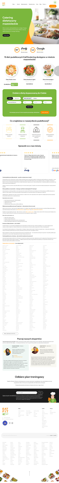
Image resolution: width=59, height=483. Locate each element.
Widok (17, 319)
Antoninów (45, 245)
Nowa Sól (19, 460)
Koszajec (4, 280)
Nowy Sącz (20, 461)
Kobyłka (17, 277)
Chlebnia (17, 251)
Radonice (17, 304)
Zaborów (17, 326)
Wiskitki (4, 321)
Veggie (27, 415)
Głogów (11, 443)
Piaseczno (44, 299)
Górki (30, 260)
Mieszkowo (45, 287)
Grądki (31, 262)
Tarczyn (17, 316)
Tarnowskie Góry (45, 449)
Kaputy (31, 273)
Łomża (19, 453)
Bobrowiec (18, 249)
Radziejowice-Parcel (6, 305)
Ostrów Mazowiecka (19, 296)
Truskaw (31, 317)
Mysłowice (20, 458)
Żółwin (4, 328)
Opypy (31, 295)
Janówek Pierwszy (19, 269)
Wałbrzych (43, 458)
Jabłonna (17, 267)
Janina (17, 268)
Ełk (3, 461)
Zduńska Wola (51, 450)
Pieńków (17, 300)
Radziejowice (45, 304)
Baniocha (31, 246)
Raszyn (44, 305)
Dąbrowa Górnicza (6, 458)
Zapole (4, 327)
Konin (19, 442)
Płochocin (31, 300)
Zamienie (44, 326)
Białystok (4, 446)
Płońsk (4, 301)
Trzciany (44, 317)
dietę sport (28, 209)
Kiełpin (4, 276)
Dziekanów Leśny (32, 258)
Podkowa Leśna (18, 301)
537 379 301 (15, 355)
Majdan (4, 286)
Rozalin (17, 307)
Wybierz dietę (6, 35)
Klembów (4, 277)
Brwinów (17, 250)
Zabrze (50, 445)
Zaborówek (31, 326)
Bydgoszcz (4, 450)
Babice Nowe (5, 246)
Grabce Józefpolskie (6, 262)
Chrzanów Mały (18, 253)
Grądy (44, 262)
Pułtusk (31, 303)
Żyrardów (31, 330)
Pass (44, 298)
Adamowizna (32, 245)
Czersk (44, 255)
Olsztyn (19, 463)
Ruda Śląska (36, 443)
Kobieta (10, 98)
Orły (43, 295)
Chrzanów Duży (5, 253)
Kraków (19, 443)
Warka (17, 318)
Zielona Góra (51, 453)
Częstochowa (5, 457)
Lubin (19, 450)
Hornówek (4, 266)
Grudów (31, 263)
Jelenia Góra (12, 457)
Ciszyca (31, 254)
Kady (30, 271)
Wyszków (31, 325)
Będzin (4, 443)
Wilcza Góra (45, 319)
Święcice (44, 313)
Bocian (31, 249)
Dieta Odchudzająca (48, 79)
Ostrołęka (4, 296)
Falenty (4, 259)
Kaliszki (4, 272)
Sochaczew (18, 309)
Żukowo (31, 328)
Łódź (19, 454)
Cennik (18, 4)
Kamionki (4, 273)
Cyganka (44, 254)
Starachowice (36, 463)
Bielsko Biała (5, 447)
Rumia (35, 445)
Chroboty (44, 251)
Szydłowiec (4, 316)
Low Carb (35, 413)
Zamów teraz (52, 6)
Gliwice (11, 442)
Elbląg (4, 460)
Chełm (4, 453)
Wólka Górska (5, 323)
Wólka (44, 322)
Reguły (4, 307)
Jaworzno (12, 456)
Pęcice (17, 299)
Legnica (19, 447)
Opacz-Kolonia (18, 295)
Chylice (31, 253)
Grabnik (17, 262)
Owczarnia (4, 298)
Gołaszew (44, 259)
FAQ (50, 410)
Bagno (17, 246)
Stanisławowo (18, 310)
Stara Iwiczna (45, 310)
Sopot (35, 460)
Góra (3, 260)
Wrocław (51, 443)
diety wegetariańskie (35, 209)
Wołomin (31, 323)
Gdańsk (4, 463)
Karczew (44, 273)
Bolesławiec (5, 449)
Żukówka (17, 328)
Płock (44, 300)
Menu (43, 415)
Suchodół (4, 313)
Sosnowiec (36, 461)
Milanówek (4, 289)
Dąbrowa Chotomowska (20, 257)
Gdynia (4, 464)
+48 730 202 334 (7, 417)
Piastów (4, 300)
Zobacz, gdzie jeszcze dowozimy (9, 333)
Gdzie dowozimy (24, 4)
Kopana (31, 278)
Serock (4, 308)
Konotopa (4, 278)
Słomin (44, 308)
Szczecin (43, 445)
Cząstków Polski (18, 255)
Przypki (17, 303)
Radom (4, 304)
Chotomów (31, 251)
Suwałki (43, 443)
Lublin (19, 452)
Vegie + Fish (28, 413)
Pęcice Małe (32, 299)
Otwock (44, 296)
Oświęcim (28, 449)
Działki (17, 258)
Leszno (44, 282)
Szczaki (17, 314)
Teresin (44, 316)
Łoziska (4, 285)
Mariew (31, 286)
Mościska (17, 290)
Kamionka (44, 272)
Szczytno (44, 314)
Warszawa (31, 318)
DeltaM (51, 435)
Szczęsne (31, 314)
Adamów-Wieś (18, 245)
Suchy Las (17, 313)
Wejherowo (44, 461)
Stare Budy (18, 312)
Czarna (4, 255)
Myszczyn (44, 291)
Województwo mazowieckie (8, 243)
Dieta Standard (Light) (29, 79)
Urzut (3, 318)
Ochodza (4, 295)
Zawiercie (51, 447)
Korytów (44, 278)
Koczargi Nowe (32, 277)
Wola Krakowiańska (19, 322)
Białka (44, 246)
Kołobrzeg (12, 464)
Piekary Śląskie (28, 454)
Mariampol (18, 286)
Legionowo (31, 282)
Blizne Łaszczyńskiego (6, 249)
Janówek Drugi (5, 269)
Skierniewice (36, 457)
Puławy (27, 464)
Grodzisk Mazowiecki (19, 263)
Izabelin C (31, 266)
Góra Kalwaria (18, 260)
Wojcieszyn (45, 321)
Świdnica (43, 446)
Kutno (19, 445)
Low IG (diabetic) (29, 412)
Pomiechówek (45, 301)
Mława (31, 289)
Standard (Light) (21, 415)
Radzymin (31, 305)
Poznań (27, 461)
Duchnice (4, 258)
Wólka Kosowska (19, 323)
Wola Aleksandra (5, 322)
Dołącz (40, 392)
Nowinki (17, 294)
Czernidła (31, 255)
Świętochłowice (44, 447)
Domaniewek (45, 257)
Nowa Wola (4, 294)
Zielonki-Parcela (32, 327)
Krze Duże (4, 281)
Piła (26, 456)
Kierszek (17, 276)
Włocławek (44, 463)
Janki (30, 268)
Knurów (11, 463)
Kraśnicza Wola (45, 280)
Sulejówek (31, 313)
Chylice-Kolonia (45, 253)
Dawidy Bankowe (32, 257)
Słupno (4, 309)
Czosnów (4, 257)
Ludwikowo (31, 285)
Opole (19, 464)
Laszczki (4, 282)
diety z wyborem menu (30, 211)
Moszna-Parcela (32, 290)
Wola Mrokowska (32, 322)
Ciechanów (18, 254)
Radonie (31, 304)
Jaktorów (44, 267)
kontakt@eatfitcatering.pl (18, 356)
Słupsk (35, 458)
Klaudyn (44, 276)
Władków (31, 321)
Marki (44, 286)
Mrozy (4, 291)
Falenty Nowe (18, 259)
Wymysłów (4, 325)
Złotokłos (44, 327)
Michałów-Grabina (19, 287)
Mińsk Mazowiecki (19, 289)
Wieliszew (31, 319)
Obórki (44, 294)
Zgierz (50, 452)
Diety (14, 4)
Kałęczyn (44, 271)
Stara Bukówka (32, 310)
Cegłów (4, 251)
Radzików (17, 305)
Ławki (17, 282)
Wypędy (17, 325)
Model (44, 289)
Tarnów (43, 450)
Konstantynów (18, 278)
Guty (3, 264)
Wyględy (44, 323)
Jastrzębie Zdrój (13, 454)
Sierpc (31, 308)
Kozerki (31, 280)
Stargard (35, 464)
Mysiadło (31, 291)
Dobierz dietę (29, 106)
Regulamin (44, 417)
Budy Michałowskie (33, 250)
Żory (50, 454)
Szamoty (4, 314)
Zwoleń (17, 330)
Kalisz (11, 458)
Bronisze (4, 250)
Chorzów (4, 454)
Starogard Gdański (45, 442)
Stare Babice (5, 312)
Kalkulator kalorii (53, 412)
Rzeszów (35, 447)
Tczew (43, 452)
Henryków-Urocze (33, 264)
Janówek (44, 268)
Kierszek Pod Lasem (33, 276)
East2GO (54, 435)
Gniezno (11, 445)
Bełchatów (4, 442)
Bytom (4, 452)
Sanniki (44, 307)
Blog (40, 4)
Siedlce (17, 308)
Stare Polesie (45, 312)
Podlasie (31, 301)
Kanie (17, 273)
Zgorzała (17, 327)
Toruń (43, 456)
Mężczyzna (17, 98)
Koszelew (17, 280)
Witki (17, 321)
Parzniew (31, 298)
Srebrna (44, 309)
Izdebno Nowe (5, 267)
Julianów (17, 271)
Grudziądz (12, 452)
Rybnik (35, 446)
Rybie (30, 307)
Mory (3, 290)
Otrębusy (31, 296)
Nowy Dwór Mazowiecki (34, 294)
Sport (19, 416)
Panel (55, 2)
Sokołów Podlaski (32, 309)
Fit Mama (35, 416)
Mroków (44, 290)
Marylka (4, 287)
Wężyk (44, 318)
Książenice (18, 281)
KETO (35, 415)
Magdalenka (45, 285)
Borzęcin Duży (45, 249)
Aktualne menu (32, 4)
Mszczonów (18, 291)
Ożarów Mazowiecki (19, 298)
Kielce (11, 461)
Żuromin (44, 328)
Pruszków (4, 303)
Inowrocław (12, 453)
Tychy (43, 457)
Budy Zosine (45, 250)
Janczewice (4, 268)
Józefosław (4, 271)
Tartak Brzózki (32, 316)
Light (19, 413)
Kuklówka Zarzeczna (33, 281)
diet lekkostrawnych (20, 209)
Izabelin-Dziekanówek (46, 266)
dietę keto (41, 209)
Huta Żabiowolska (19, 266)
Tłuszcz (4, 317)
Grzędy (44, 263)
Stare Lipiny (31, 312)
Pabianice (27, 452)
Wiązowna (4, 319)
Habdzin (17, 264)
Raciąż (44, 303)
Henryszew (45, 264)
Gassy (31, 259)
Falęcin (44, 258)
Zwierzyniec (4, 330)
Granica (4, 263)
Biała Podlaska (5, 445)
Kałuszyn (17, 272)
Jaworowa (44, 269)
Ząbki (3, 326)
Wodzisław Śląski (45, 464)
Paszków (4, 299)
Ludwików (17, 285)
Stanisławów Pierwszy (6, 310)
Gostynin (44, 260)
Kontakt (51, 413)
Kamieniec (31, 272)
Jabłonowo (31, 267)
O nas (37, 4)
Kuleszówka (45, 281)
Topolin (17, 317)
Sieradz (35, 453)
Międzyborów (32, 287)
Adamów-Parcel (5, 245)
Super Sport (28, 410)
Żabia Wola (45, 325)
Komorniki (44, 277)
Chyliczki (4, 254)
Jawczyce (31, 269)
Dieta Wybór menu (11, 79)
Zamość (50, 446)
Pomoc (44, 4)
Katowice (12, 460)
